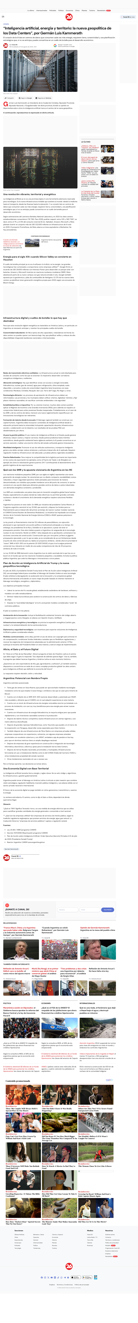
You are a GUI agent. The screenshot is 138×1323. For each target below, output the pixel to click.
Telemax (89, 1243)
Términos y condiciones (112, 1240)
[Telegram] (65, 1277)
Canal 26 (14, 45)
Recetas (54, 1245)
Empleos (107, 1253)
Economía (46, 1003)
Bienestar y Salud (38, 1234)
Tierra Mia (90, 1240)
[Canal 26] (69, 1266)
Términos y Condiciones (65, 1285)
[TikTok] (58, 1277)
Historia (54, 1240)
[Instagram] (45, 1277)
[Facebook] (42, 1277)
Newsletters (111, 1256)
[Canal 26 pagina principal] (69, 20)
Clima (16, 1237)
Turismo (54, 1248)
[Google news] (68, 1277)
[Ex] (48, 1277)
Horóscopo (18, 1243)
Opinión (6, 24)
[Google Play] (87, 1278)
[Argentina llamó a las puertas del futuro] (70, 243)
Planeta (54, 1243)
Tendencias (36, 1248)
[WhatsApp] (61, 1277)
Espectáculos (19, 1240)
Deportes (36, 1237)
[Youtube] (52, 1277)
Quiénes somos (110, 1234)
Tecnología (18, 1248)
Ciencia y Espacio (57, 1234)
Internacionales (87, 1003)
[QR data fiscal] (95, 1279)
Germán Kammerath (11, 849)
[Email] (20, 856)
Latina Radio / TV (92, 1237)
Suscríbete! (108, 910)
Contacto (108, 1237)
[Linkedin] (55, 1277)
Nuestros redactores (111, 1251)
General (35, 1240)
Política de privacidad (111, 1243)
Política (7, 1003)
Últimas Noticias (19, 1234)
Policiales (17, 1245)
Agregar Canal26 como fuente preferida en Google (66, 45)
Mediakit (110, 1245)
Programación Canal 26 (112, 1248)
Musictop (90, 1245)
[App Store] (76, 1278)
